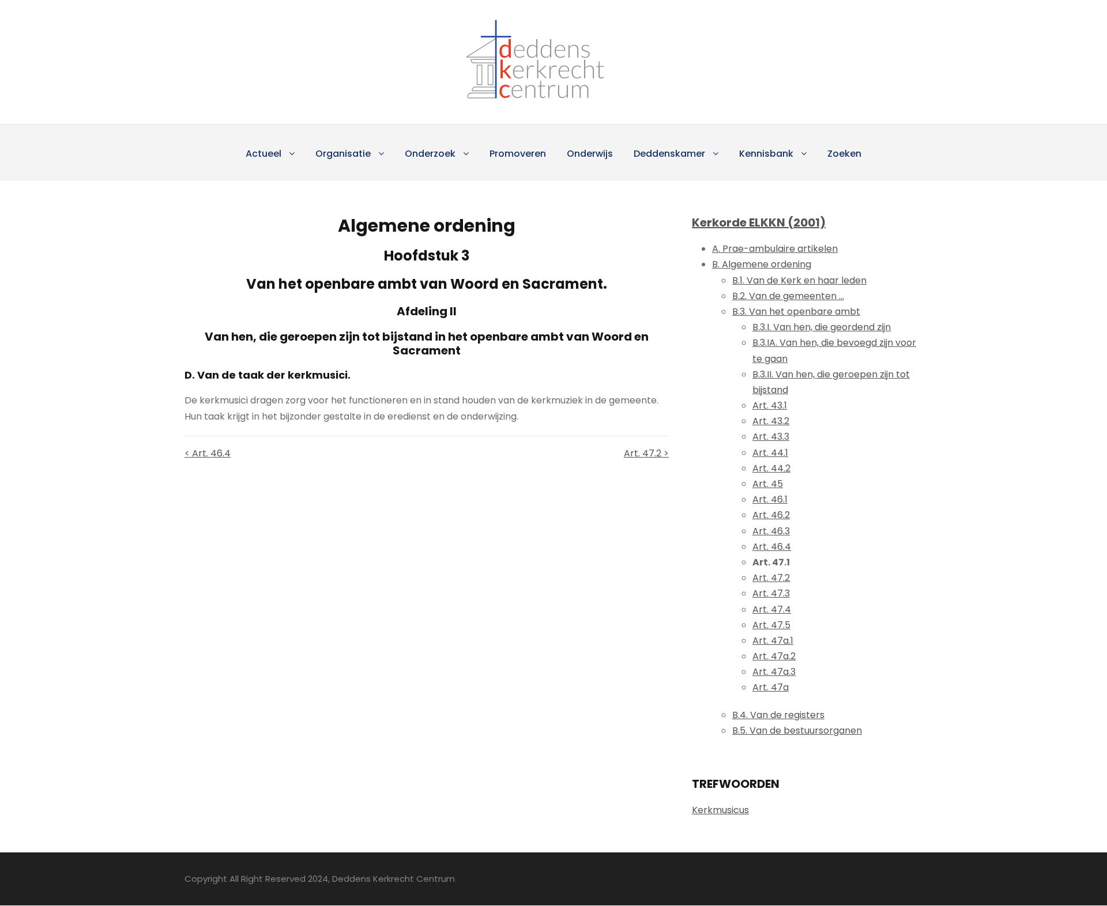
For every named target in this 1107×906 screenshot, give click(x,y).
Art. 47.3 (771, 593)
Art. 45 (767, 483)
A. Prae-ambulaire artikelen (775, 248)
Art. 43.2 (770, 421)
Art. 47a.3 (774, 671)
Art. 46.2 (771, 515)
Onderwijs (590, 153)
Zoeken (844, 153)
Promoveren (518, 153)
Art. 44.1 (770, 452)
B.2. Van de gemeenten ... (788, 296)
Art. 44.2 (771, 468)
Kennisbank (766, 153)
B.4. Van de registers (778, 715)
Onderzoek (430, 153)
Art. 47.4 (771, 609)
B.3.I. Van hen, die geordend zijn (821, 327)
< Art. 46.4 (207, 453)
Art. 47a (770, 687)
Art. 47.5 (771, 625)
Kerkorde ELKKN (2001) (759, 222)
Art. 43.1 (769, 405)
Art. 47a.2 (774, 656)
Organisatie (343, 153)
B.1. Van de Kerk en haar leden (799, 280)
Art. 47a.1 (772, 640)
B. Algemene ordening (761, 264)
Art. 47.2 (771, 577)
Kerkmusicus (720, 810)
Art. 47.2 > (646, 453)
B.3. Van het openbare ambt (796, 311)
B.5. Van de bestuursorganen (797, 730)
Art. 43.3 (770, 436)
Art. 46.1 (770, 499)
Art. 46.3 (771, 531)
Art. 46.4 (771, 546)
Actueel (263, 153)
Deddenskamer (669, 153)
